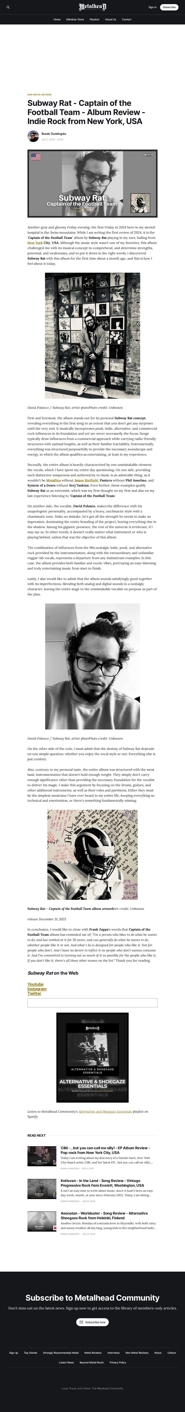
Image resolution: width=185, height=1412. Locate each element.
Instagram (37, 989)
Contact (126, 19)
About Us (110, 19)
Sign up (13, 1352)
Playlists (94, 19)
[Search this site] (8, 7)
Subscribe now (95, 1322)
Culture (171, 1352)
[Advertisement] (92, 51)
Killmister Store (75, 19)
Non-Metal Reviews (39, 94)
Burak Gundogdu (54, 134)
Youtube (35, 984)
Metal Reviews (93, 1352)
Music (158, 1352)
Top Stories (30, 1352)
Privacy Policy (118, 1362)
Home (57, 19)
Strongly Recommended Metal (61, 1352)
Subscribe (169, 7)
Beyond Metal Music (92, 1362)
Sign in (152, 7)
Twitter (34, 993)
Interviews (113, 1352)
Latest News (66, 1362)
